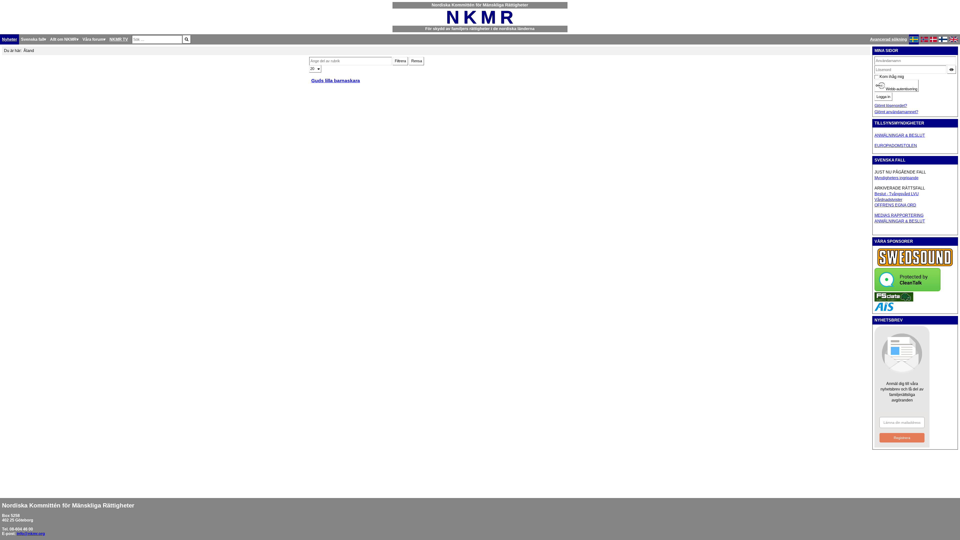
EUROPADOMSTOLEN (895, 146)
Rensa (416, 61)
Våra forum (93, 39)
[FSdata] (893, 300)
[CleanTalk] (907, 290)
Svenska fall (32, 39)
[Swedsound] (915, 266)
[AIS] (884, 310)
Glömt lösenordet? (890, 106)
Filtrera (400, 61)
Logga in (883, 97)
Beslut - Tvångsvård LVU (896, 194)
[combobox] (157, 39)
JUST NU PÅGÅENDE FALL (900, 172)
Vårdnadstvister (888, 200)
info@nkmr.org (31, 534)
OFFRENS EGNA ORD (895, 205)
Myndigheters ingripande (896, 178)
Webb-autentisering (901, 89)
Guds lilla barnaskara (335, 80)
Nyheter (9, 39)
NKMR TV (119, 39)
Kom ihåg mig (882, 76)
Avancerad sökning (888, 39)
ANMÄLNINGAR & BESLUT (899, 135)
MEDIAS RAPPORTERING (899, 215)
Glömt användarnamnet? (896, 112)
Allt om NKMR (63, 39)
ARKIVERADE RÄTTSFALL (899, 188)
